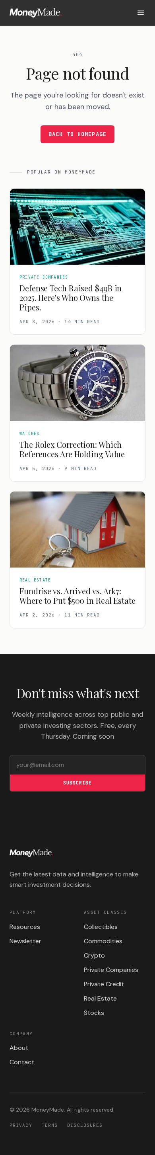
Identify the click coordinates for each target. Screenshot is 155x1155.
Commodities (103, 941)
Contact (22, 1062)
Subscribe (77, 783)
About (19, 1048)
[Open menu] (141, 13)
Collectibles (101, 927)
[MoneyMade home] (36, 13)
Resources (25, 927)
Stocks (94, 1013)
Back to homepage (77, 134)
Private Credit (104, 984)
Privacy (21, 1125)
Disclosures (85, 1125)
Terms (50, 1125)
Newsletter (25, 941)
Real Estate (100, 998)
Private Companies (111, 970)
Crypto (94, 955)
